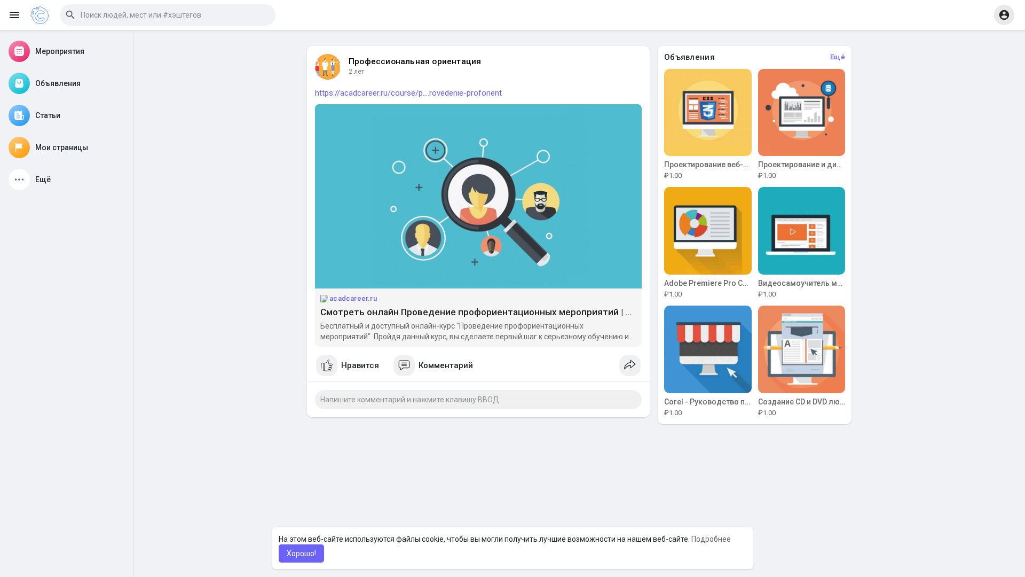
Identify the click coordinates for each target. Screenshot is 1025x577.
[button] (167, 15)
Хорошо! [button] (301, 553)
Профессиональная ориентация (415, 61)
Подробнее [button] (711, 539)
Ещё (838, 57)
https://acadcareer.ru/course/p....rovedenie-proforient (408, 93)
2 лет (356, 71)
